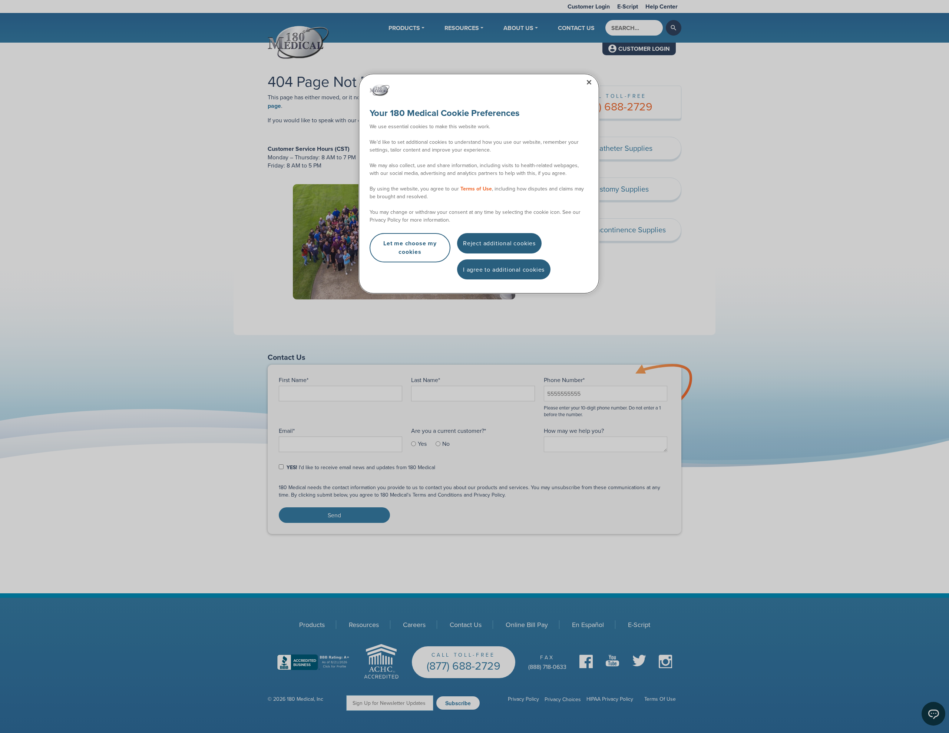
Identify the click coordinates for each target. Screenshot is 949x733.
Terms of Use (476, 188)
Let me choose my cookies (410, 247)
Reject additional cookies (499, 243)
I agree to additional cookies (504, 269)
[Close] (589, 82)
